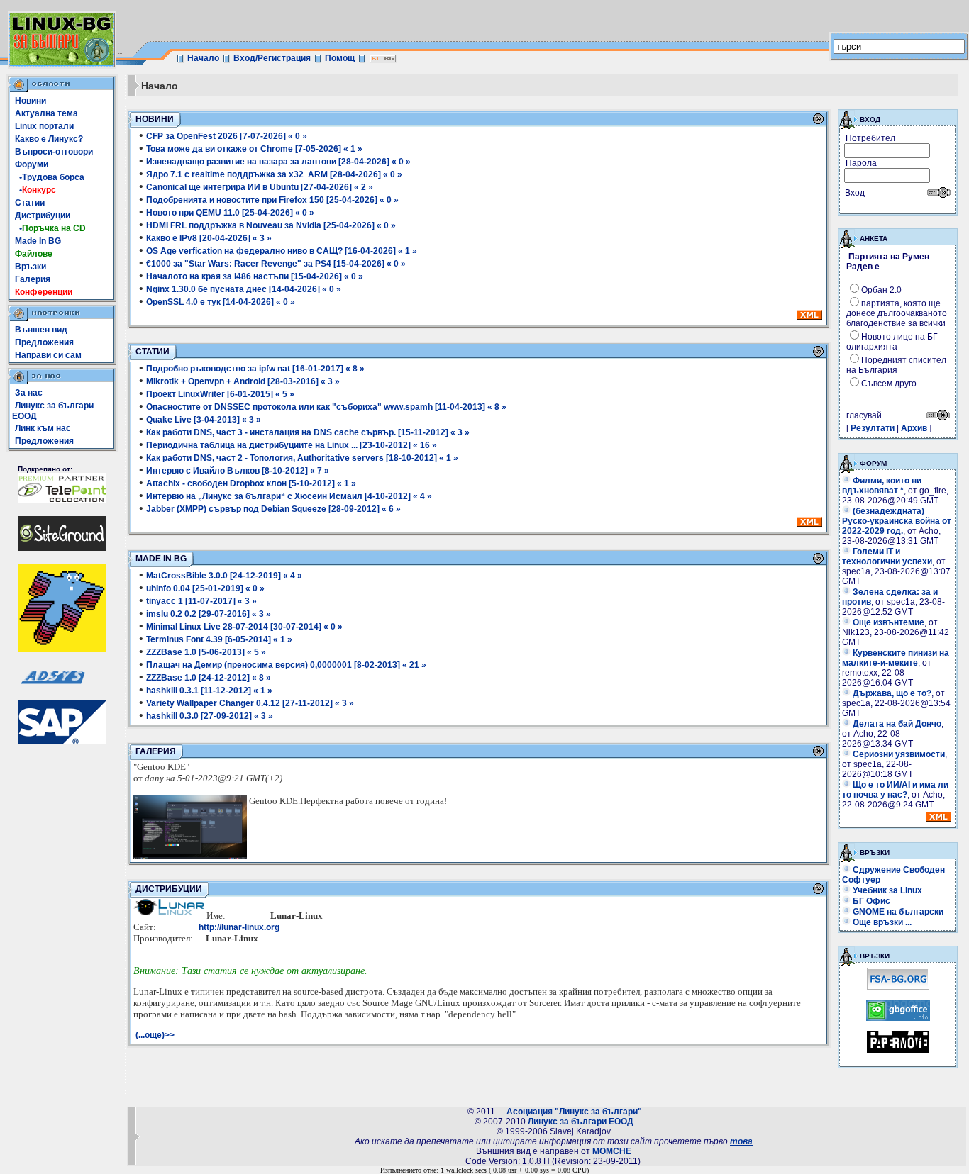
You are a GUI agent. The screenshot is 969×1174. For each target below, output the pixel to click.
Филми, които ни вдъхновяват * (881, 486)
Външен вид (41, 330)
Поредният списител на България (896, 365)
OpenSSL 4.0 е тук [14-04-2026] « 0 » (220, 302)
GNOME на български (898, 912)
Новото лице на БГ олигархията (892, 342)
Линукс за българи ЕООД (580, 1122)
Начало (203, 58)
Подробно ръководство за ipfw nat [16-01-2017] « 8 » (255, 369)
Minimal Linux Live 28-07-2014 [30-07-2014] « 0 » (244, 627)
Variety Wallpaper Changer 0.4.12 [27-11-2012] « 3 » (250, 703)
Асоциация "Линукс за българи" (574, 1112)
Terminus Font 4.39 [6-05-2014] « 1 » (219, 639)
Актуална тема (46, 113)
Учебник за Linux (887, 890)
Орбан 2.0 (881, 290)
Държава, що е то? (892, 693)
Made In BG (38, 241)
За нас (29, 393)
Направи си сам (48, 355)
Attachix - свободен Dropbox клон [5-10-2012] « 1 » (251, 483)
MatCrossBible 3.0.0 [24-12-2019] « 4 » (224, 576)
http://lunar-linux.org (239, 927)
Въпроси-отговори (54, 152)
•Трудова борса (49, 177)
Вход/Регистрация (272, 58)
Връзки (30, 267)
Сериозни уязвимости (899, 754)
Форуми (31, 164)
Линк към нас (43, 428)
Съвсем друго (889, 383)
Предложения (44, 342)
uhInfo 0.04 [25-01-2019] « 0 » (205, 588)
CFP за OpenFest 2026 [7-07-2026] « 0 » (226, 136)
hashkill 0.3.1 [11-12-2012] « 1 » (209, 690)
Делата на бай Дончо (897, 724)
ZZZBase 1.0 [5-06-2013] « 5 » (206, 652)
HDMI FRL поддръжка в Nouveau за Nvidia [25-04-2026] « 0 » (271, 225)
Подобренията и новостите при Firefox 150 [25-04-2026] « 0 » (272, 200)
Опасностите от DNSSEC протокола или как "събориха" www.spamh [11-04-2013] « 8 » (326, 407)
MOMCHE (611, 1151)
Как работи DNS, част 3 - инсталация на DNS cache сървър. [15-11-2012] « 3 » (308, 432)
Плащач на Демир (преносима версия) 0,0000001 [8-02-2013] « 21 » (286, 665)
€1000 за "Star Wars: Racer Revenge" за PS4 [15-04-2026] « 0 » (276, 264)
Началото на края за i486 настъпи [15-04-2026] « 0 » (254, 276)
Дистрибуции (42, 215)
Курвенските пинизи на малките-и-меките (895, 658)
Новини (30, 101)
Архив (914, 428)
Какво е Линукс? (49, 139)
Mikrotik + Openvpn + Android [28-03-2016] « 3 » (243, 381)
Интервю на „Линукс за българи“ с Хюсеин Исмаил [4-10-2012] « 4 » (289, 496)
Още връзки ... (882, 922)
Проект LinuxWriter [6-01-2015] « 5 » (220, 394)
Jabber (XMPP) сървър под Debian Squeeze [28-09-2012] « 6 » (273, 509)
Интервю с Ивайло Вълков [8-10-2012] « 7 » (237, 471)
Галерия (32, 279)
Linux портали (44, 126)
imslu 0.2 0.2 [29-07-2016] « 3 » (208, 614)
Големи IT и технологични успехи (887, 556)
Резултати (873, 428)
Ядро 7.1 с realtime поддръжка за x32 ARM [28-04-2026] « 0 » (274, 174)
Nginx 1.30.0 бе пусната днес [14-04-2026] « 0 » (243, 289)
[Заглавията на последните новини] (809, 317)
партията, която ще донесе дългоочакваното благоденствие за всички (896, 313)
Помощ (340, 58)
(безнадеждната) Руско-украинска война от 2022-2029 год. (896, 521)
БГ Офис (871, 901)
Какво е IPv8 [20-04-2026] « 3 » (209, 238)
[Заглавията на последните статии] (809, 524)
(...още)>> (155, 1035)
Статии (30, 203)
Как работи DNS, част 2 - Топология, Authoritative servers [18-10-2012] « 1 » (302, 458)
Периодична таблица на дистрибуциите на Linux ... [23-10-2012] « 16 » (291, 445)
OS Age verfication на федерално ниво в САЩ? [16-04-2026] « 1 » (281, 251)
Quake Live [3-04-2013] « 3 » (203, 420)
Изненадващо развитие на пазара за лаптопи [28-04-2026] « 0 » (278, 162)
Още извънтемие (888, 622)
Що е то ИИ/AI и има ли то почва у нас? (895, 790)
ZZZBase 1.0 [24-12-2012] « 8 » (208, 678)
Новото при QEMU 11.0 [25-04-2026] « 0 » (230, 213)
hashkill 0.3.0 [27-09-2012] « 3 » (209, 716)
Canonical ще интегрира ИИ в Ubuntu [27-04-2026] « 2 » (259, 187)
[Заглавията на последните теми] (938, 819)
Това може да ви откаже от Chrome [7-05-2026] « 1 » (254, 149)
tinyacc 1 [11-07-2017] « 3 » (201, 601)
